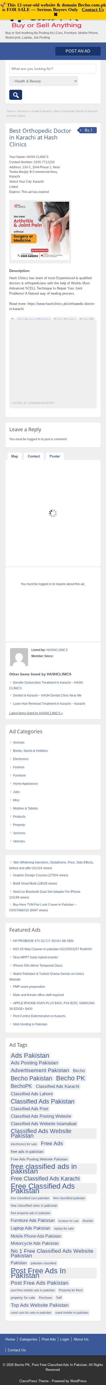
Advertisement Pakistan (40, 1070)
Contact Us (17, 1350)
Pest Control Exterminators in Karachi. (39, 1016)
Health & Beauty (41, 111)
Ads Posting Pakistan (34, 1062)
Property (19, 825)
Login (64, 1339)
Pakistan (19, 1263)
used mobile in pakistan (72, 1313)
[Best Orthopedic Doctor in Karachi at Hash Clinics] (40, 231)
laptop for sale (64, 1228)
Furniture (19, 775)
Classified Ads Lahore (32, 1093)
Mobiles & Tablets (25, 808)
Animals (18, 742)
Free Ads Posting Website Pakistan (39, 1159)
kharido (88, 1221)
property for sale (23, 1298)
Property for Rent (71, 1290)
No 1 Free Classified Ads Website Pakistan (52, 1253)
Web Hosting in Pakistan (30, 1024)
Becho (79, 1071)
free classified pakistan (69, 1198)
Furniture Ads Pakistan (33, 1220)
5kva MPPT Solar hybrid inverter (35, 957)
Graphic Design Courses (30, 875)
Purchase (45, 1298)
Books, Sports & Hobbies (30, 751)
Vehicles (19, 841)
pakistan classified (43, 1263)
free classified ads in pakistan (44, 1168)
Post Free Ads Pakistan (39, 1283)
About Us (81, 1339)
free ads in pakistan (27, 1151)
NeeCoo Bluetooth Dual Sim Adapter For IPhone (47, 892)
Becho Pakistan (31, 1078)
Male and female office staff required (38, 995)
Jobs (16, 792)
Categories (28, 1339)
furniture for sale (68, 1220)
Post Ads (49, 1339)
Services (22, 111)
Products (19, 816)
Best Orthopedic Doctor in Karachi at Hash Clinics (40, 137)
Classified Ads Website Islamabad (43, 1123)
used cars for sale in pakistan (31, 1313)
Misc (16, 800)
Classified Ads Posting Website (41, 1116)
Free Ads (52, 1143)
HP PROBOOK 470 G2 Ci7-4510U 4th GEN (43, 941)
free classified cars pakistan (30, 1198)
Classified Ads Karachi (57, 1086)
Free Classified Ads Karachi (45, 1179)
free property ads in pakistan (30, 1213)
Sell (59, 1298)
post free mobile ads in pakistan (33, 1290)
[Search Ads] (15, 95)
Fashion (18, 767)
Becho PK (70, 1078)
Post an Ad (78, 51)
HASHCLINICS (57, 650)
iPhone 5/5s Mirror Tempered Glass (38, 965)
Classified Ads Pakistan (42, 1101)
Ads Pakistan (30, 1055)
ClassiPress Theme (34, 1381)
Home (10, 111)
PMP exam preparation (29, 987)
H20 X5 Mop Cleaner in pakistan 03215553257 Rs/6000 (52, 949)
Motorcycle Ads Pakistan (35, 1243)
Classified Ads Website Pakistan (41, 1133)
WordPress (78, 1381)
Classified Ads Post (29, 1108)
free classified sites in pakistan (34, 1205)
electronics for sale (24, 1144)
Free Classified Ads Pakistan (43, 1188)
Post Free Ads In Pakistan (38, 1273)
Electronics (21, 759)
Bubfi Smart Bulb (25, 883)
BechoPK (21, 1086)
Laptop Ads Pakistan (30, 1228)
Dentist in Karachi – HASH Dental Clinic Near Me (47, 695)
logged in (33, 439)
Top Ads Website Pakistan (40, 1305)
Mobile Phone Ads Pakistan (36, 1236)
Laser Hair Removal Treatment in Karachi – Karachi (49, 703)
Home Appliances (25, 784)
